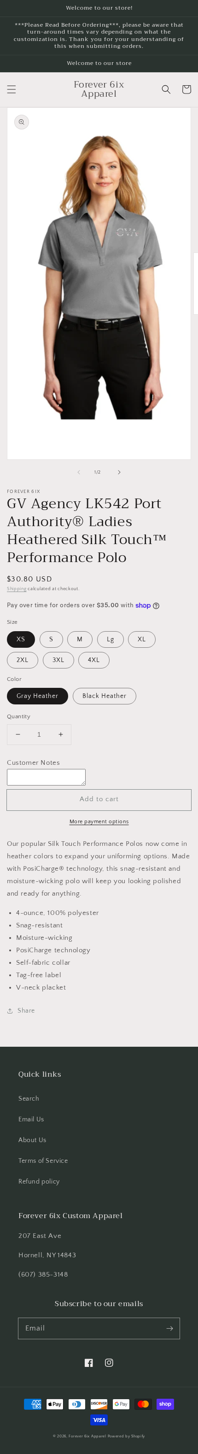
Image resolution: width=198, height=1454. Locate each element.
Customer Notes (33, 763)
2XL (23, 660)
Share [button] (26, 1010)
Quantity (18, 716)
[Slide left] (79, 472)
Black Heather (104, 696)
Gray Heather (37, 696)
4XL (94, 660)
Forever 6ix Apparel (87, 1436)
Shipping (17, 589)
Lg (110, 639)
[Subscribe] (169, 1328)
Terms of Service (43, 1161)
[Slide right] (119, 472)
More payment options (99, 822)
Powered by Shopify (127, 1436)
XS (21, 639)
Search (29, 1098)
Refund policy (39, 1181)
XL (142, 639)
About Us (32, 1140)
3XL (58, 660)
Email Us (31, 1119)
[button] (11, 89)
